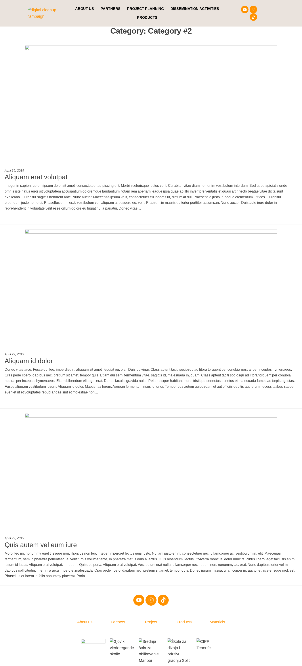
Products (147, 17)
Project (151, 622)
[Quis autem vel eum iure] (151, 472)
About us (84, 9)
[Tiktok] (253, 17)
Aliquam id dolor (29, 360)
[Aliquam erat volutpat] (151, 105)
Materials (217, 622)
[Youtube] (244, 9)
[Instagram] (253, 9)
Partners (110, 9)
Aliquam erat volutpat (36, 177)
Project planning (145, 9)
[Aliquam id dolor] (151, 288)
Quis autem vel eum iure (41, 544)
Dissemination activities (194, 9)
